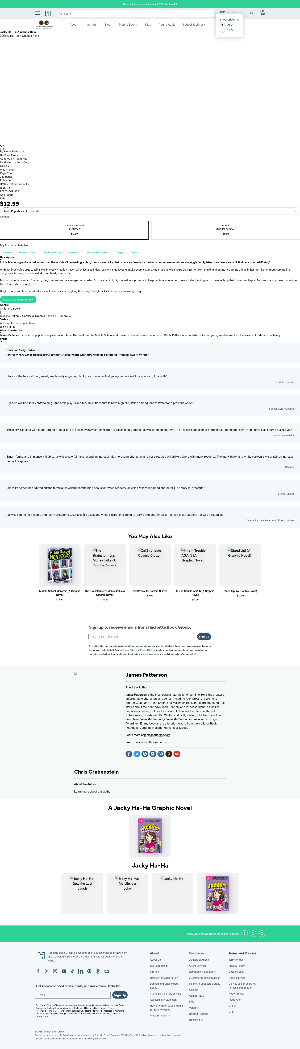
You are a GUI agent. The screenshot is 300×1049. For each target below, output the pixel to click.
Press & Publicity (160, 1015)
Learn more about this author (145, 742)
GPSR (232, 1011)
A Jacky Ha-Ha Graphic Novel (18, 323)
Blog (108, 24)
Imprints (91, 24)
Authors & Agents (199, 959)
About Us (155, 959)
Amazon (7, 252)
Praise (4, 338)
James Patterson (14, 151)
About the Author (11, 330)
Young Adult (167, 24)
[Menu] (37, 13)
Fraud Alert (235, 999)
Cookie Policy (236, 971)
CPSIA (232, 1005)
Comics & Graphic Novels (38, 316)
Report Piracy (236, 993)
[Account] (252, 13)
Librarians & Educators (202, 971)
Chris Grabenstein (96, 771)
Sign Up (204, 636)
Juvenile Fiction (9, 316)
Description (7, 257)
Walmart (134, 252)
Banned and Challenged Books (164, 985)
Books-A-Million (52, 252)
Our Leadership (159, 965)
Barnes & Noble (27, 252)
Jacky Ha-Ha (7, 326)
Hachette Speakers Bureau (204, 983)
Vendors (194, 1007)
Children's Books (10, 308)
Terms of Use (236, 959)
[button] (150, 147)
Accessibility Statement (163, 999)
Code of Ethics (237, 977)
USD (230, 24)
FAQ (191, 1001)
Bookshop (73, 252)
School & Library (194, 24)
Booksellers (196, 1019)
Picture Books (128, 24)
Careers (193, 989)
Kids (148, 24)
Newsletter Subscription (164, 977)
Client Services (197, 965)
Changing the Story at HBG (165, 993)
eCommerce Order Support (204, 977)
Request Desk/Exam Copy (18, 299)
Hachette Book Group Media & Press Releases (166, 1007)
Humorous (64, 316)
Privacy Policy (237, 965)
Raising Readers (198, 1013)
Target (119, 252)
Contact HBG (197, 995)
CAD (230, 30)
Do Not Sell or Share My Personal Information (242, 985)
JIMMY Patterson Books (14, 184)
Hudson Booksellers (98, 252)
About (73, 24)
